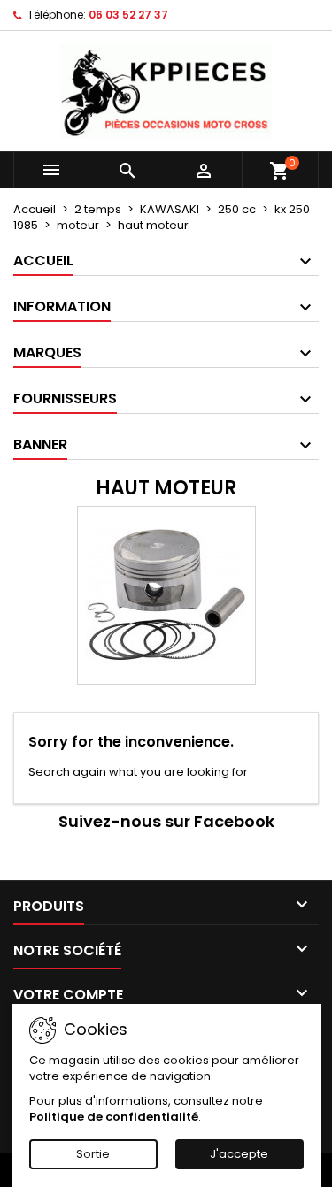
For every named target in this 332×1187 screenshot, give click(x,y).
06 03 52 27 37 (128, 14)
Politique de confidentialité (113, 1116)
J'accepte (239, 1153)
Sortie (93, 1153)
